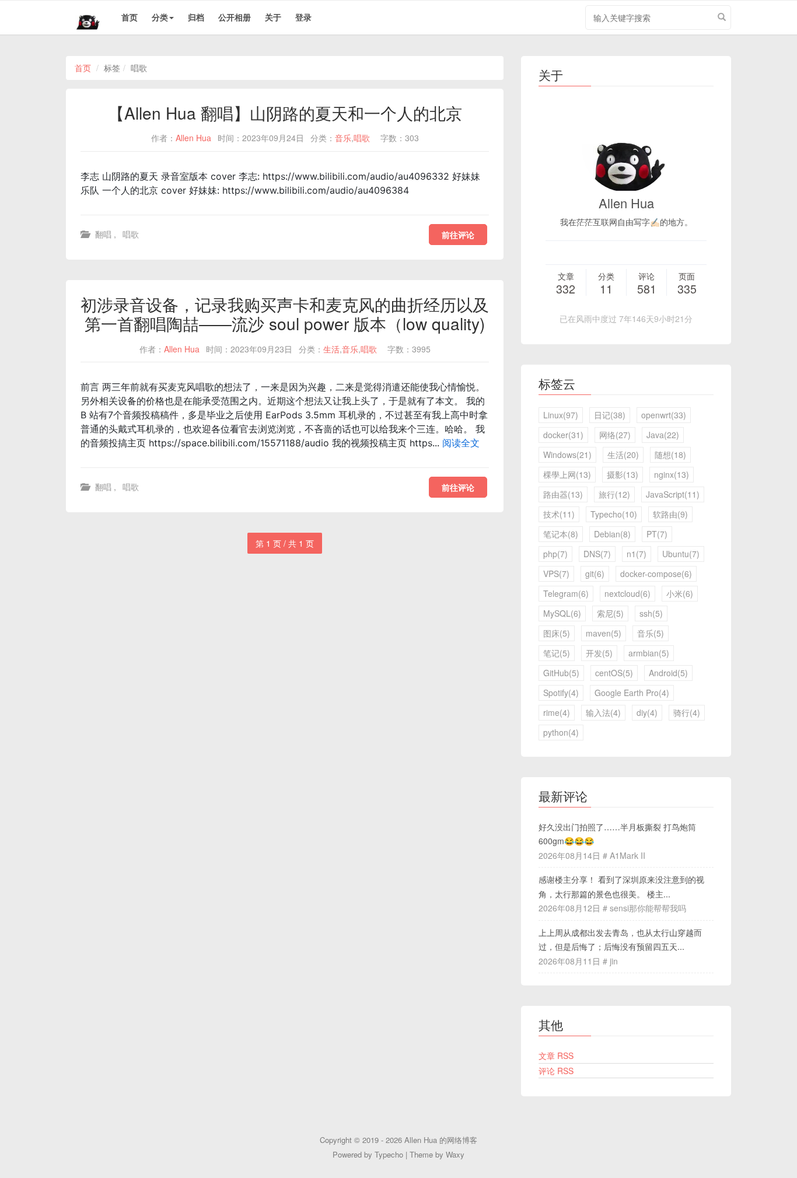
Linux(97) (560, 415)
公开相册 (234, 17)
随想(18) (670, 454)
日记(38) (609, 415)
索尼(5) (610, 613)
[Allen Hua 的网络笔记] (83, 18)
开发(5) (599, 653)
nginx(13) (671, 474)
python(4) (561, 732)
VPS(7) (556, 573)
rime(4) (556, 712)
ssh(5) (651, 613)
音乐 (343, 138)
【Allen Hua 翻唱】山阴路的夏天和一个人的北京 (285, 112)
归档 (196, 17)
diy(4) (647, 712)
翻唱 (103, 234)
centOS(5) (614, 673)
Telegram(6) (566, 593)
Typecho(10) (613, 514)
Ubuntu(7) (681, 554)
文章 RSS (556, 1055)
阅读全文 (461, 443)
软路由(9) (670, 514)
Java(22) (662, 435)
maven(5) (603, 633)
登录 (303, 17)
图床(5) (556, 633)
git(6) (594, 573)
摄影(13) (622, 474)
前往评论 (458, 234)
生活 (331, 349)
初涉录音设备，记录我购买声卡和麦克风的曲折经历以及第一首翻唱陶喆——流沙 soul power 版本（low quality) (285, 313)
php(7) (555, 554)
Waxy (455, 1154)
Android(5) (668, 673)
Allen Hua (193, 138)
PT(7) (656, 534)
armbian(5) (648, 653)
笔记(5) (556, 653)
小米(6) (679, 593)
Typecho (389, 1154)
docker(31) (563, 435)
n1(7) (636, 554)
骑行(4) (686, 712)
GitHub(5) (561, 673)
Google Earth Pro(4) (632, 692)
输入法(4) (603, 712)
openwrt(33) (663, 415)
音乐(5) (650, 633)
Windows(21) (567, 454)
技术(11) (559, 514)
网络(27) (615, 435)
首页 (129, 17)
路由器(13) (563, 494)
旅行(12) (614, 494)
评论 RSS (556, 1070)
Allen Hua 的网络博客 (440, 1139)
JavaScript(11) (673, 494)
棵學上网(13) (567, 474)
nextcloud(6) (627, 593)
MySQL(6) (562, 613)
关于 (273, 17)
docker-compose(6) (656, 573)
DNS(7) (597, 554)
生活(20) (623, 454)
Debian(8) (612, 534)
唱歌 (362, 138)
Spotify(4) (561, 692)
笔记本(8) (560, 534)
